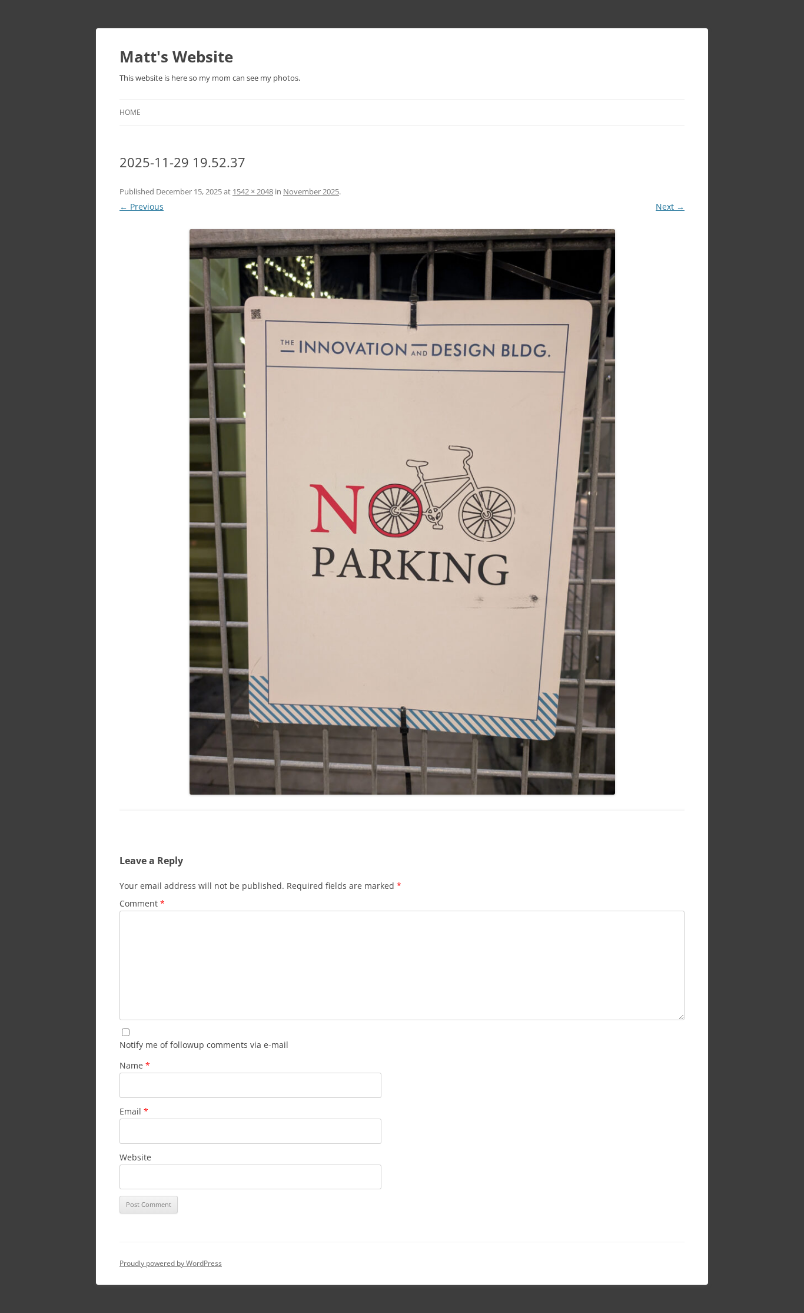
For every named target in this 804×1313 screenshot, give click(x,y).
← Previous (141, 206)
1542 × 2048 (252, 191)
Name (134, 1065)
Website (135, 1157)
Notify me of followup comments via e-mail (203, 1044)
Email (133, 1111)
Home (130, 112)
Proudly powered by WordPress (170, 1263)
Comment (142, 903)
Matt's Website (176, 56)
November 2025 (311, 191)
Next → (670, 206)
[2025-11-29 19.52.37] (402, 512)
